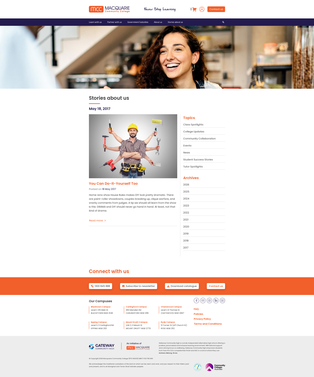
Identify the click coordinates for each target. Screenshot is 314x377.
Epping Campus (99, 322)
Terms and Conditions (208, 324)
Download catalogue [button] (184, 286)
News (186, 152)
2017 (185, 247)
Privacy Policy (202, 319)
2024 (186, 198)
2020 (186, 226)
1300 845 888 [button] (102, 286)
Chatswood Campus (171, 306)
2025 (186, 191)
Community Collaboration (199, 138)
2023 (186, 205)
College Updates (193, 131)
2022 (186, 212)
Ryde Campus (168, 322)
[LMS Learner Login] (201, 9)
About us (158, 22)
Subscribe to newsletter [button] (140, 286)
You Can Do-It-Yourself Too (113, 183)
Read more (96, 220)
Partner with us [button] (114, 22)
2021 (186, 219)
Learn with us (95, 22)
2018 (186, 240)
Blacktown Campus (101, 306)
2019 (186, 233)
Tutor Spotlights (193, 166)
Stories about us (175, 22)
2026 (186, 184)
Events (187, 145)
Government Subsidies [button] (137, 22)
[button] (223, 22)
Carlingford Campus (136, 306)
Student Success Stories (198, 159)
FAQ (196, 309)
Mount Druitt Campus (137, 322)
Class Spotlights (193, 124)
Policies (198, 314)
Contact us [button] (216, 9)
